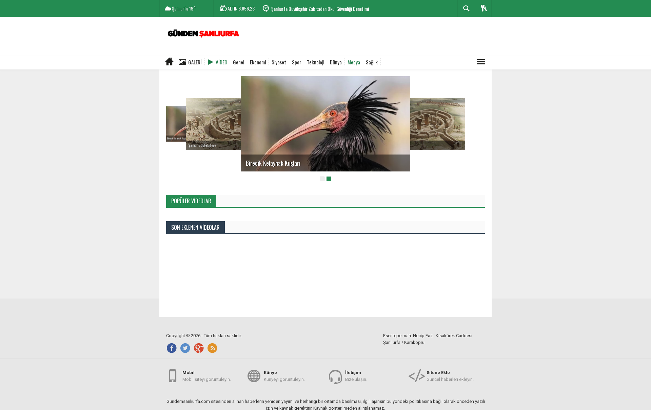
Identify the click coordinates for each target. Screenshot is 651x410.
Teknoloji (315, 62)
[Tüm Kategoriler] (481, 62)
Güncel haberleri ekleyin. (450, 376)
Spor (296, 62)
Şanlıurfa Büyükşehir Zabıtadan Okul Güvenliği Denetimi (320, 8)
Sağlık (372, 62)
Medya (354, 62)
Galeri (195, 62)
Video (221, 62)
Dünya (336, 62)
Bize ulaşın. (356, 376)
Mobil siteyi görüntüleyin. (206, 376)
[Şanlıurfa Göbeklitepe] (232, 123)
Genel (238, 62)
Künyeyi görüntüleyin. (284, 376)
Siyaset (279, 62)
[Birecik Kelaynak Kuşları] (325, 123)
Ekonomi (258, 62)
